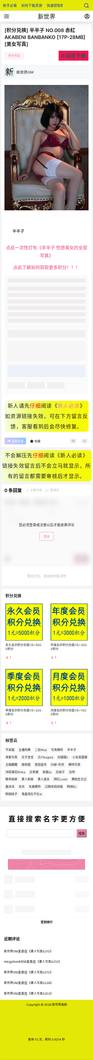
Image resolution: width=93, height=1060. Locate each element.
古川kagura (45, 757)
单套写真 (11, 757)
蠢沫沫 (9, 786)
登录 (47, 536)
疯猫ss (47, 772)
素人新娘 (27, 779)
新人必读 (69, 406)
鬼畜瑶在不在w (32, 794)
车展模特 (35, 786)
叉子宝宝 (27, 757)
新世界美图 (59, 1004)
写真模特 (57, 750)
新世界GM (11, 951)
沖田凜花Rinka (15, 772)
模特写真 (74, 764)
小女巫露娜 (79, 757)
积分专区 (14, 56)
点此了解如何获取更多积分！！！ (46, 267)
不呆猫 (9, 750)
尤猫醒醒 (11, 764)
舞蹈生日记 (79, 779)
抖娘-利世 (57, 764)
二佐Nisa (41, 750)
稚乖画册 (11, 779)
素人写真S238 (40, 983)
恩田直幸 (41, 764)
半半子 (71, 750)
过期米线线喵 (54, 786)
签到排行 (47, 922)
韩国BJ (72, 786)
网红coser (60, 779)
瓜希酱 (34, 772)
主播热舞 (25, 750)
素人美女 (44, 779)
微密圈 (26, 764)
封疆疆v (63, 757)
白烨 (72, 772)
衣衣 (22, 786)
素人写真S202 (40, 993)
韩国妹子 (11, 794)
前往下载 (76, 56)
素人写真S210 (40, 951)
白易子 (60, 772)
